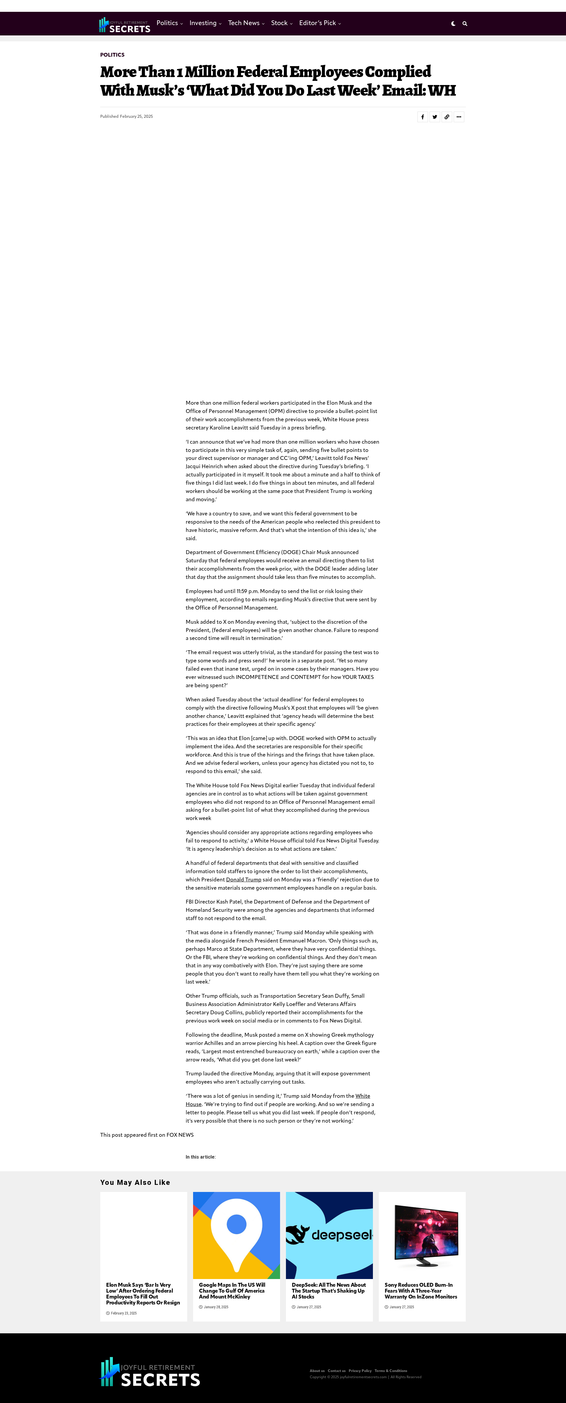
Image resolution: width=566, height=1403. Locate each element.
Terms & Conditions (391, 1371)
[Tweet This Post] (435, 117)
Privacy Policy (360, 1371)
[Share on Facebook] (422, 117)
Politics (167, 23)
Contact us (337, 1371)
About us (317, 1371)
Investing (203, 23)
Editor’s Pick (317, 23)
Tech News (244, 23)
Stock (279, 23)
